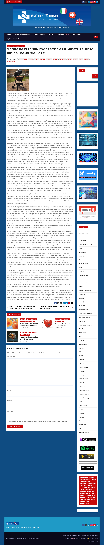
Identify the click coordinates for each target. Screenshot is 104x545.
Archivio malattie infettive (22, 34)
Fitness (81, 287)
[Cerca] (96, 76)
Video (80, 429)
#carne (36, 59)
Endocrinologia (83, 275)
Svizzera (81, 409)
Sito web (10, 411)
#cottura (42, 59)
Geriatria (23, 332)
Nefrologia (82, 329)
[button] (92, 37)
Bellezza (81, 248)
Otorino (81, 356)
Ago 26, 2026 (24, 328)
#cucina (49, 59)
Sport (80, 402)
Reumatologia (83, 379)
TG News (81, 413)
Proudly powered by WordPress (14, 538)
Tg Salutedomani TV (13, 39)
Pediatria (81, 359)
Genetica (23, 319)
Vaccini (81, 421)
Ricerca (32, 321)
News (23, 46)
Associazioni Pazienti (85, 244)
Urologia (81, 417)
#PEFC (80, 59)
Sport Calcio (83, 406)
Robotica (81, 386)
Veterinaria (82, 425)
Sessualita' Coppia (84, 398)
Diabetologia (83, 267)
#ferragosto (62, 59)
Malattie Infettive (84, 317)
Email (9, 401)
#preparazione (11, 61)
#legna (75, 59)
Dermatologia (83, 264)
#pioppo (86, 59)
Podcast (81, 363)
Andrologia (82, 241)
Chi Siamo (51, 34)
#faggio (55, 59)
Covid (80, 260)
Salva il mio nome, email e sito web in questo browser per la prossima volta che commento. (38, 421)
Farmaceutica (83, 279)
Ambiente (18, 46)
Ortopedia (82, 352)
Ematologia (82, 271)
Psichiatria (82, 371)
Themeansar (35, 538)
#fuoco (69, 59)
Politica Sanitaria (25, 321)
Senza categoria (84, 394)
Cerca (82, 70)
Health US (82, 306)
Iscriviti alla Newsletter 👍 (82, 538)
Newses (29, 538)
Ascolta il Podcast (39, 34)
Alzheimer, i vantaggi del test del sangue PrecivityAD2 (29, 339)
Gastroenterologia (85, 290)
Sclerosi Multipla (84, 390)
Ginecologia (82, 302)
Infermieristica (83, 310)
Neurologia (29, 332)
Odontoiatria (83, 344)
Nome (9, 390)
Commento (11, 356)
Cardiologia (66, 319)
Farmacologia (83, 283)
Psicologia (82, 375)
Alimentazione (11, 46)
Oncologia (33, 319)
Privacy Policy (77, 34)
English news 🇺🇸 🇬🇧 (63, 34)
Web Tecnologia (84, 432)
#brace (31, 59)
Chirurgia (81, 256)
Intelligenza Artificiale (85, 314)
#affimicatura (23, 59)
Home (9, 34)
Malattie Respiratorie (85, 325)
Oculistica (82, 340)
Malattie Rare (83, 321)
